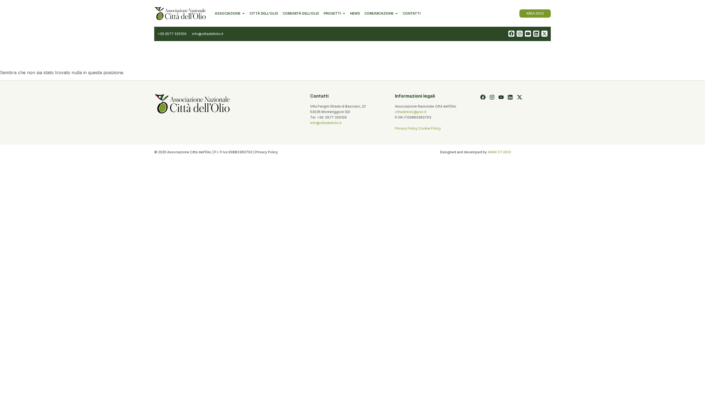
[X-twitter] (544, 34)
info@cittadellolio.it (325, 123)
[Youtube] (528, 34)
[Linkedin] (536, 34)
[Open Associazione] (243, 13)
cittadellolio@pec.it (410, 112)
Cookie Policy (429, 128)
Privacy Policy (406, 128)
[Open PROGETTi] (344, 13)
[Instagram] (520, 34)
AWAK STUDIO (499, 152)
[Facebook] (511, 34)
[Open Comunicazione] (396, 13)
